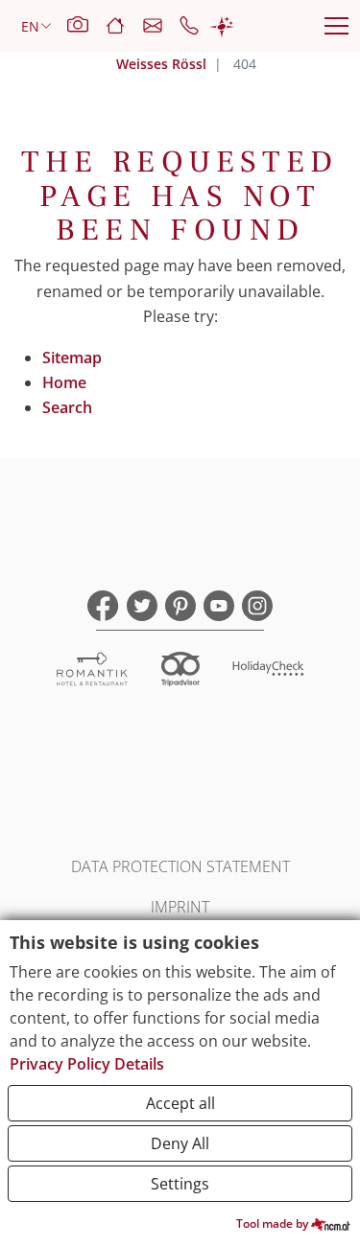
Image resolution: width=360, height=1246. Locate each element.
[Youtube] (219, 606)
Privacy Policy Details (87, 1063)
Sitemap (72, 357)
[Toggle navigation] (336, 26)
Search (67, 407)
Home (64, 382)
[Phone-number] (194, 25)
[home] (123, 25)
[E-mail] (161, 25)
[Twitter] (142, 606)
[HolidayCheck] (268, 671)
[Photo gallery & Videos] (86, 25)
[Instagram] (257, 606)
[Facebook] (103, 606)
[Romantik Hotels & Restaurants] (92, 671)
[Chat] (221, 25)
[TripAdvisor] (180, 671)
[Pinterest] (180, 606)
